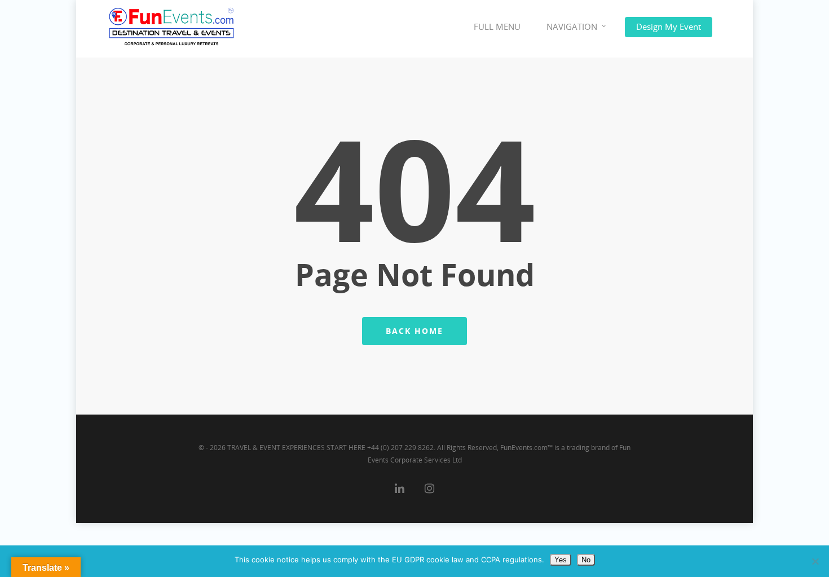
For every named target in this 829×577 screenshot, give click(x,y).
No (585, 560)
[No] (815, 561)
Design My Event (668, 26)
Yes (560, 560)
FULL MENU (497, 26)
